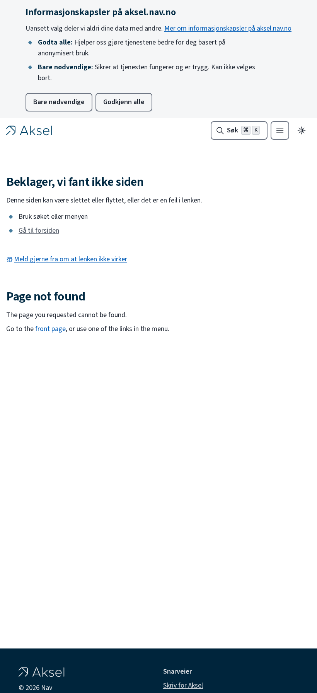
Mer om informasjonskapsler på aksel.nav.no (227, 28)
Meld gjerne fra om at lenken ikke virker (70, 259)
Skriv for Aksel (183, 685)
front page (50, 329)
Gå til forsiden (39, 230)
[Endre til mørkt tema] (301, 130)
